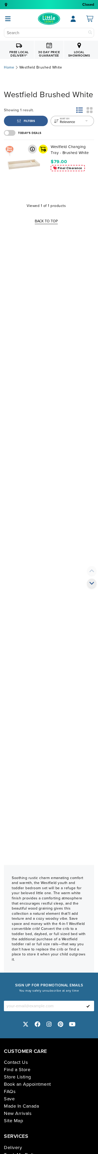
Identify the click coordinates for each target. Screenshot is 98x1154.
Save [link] (9, 1098)
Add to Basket (43, 149)
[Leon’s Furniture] (49, 18)
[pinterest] (60, 1024)
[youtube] (72, 1024)
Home (9, 67)
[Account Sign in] (73, 19)
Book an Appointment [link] (27, 1084)
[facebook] (37, 1024)
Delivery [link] (13, 1147)
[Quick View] (32, 149)
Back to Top (46, 221)
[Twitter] (26, 1024)
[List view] (79, 110)
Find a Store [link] (17, 1069)
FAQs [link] (9, 1091)
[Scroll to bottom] (91, 583)
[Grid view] (89, 110)
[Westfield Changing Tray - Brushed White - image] (24, 163)
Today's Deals (30, 133)
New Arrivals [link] (17, 1113)
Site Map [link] (13, 1120)
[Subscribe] (88, 1006)
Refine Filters (20, 118)
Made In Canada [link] (21, 1106)
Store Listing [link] (17, 1076)
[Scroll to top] (91, 570)
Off (9, 133)
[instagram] (49, 1024)
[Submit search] (90, 33)
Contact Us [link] (16, 1062)
